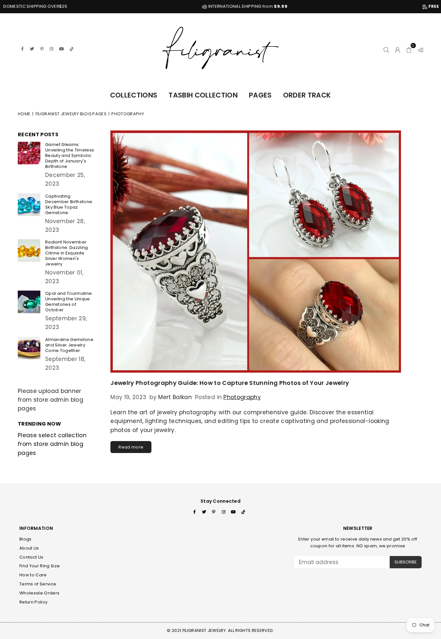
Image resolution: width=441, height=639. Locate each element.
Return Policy (33, 602)
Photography (242, 397)
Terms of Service (37, 584)
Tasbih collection (203, 95)
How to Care (33, 575)
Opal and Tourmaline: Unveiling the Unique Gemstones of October (69, 302)
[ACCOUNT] (397, 49)
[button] (409, 49)
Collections (134, 95)
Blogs (25, 539)
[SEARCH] (386, 49)
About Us (29, 548)
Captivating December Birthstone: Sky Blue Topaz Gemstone (69, 204)
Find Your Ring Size (39, 566)
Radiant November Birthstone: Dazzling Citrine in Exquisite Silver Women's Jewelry (66, 253)
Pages (260, 95)
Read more (130, 447)
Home (24, 114)
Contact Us (31, 557)
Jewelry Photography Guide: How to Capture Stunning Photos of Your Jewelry (229, 383)
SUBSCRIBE (406, 562)
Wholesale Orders (39, 593)
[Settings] (419, 49)
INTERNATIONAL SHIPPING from (211, 6)
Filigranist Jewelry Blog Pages (71, 114)
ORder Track (307, 95)
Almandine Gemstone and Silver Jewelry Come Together (69, 345)
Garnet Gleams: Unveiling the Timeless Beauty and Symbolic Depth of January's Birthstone (69, 155)
